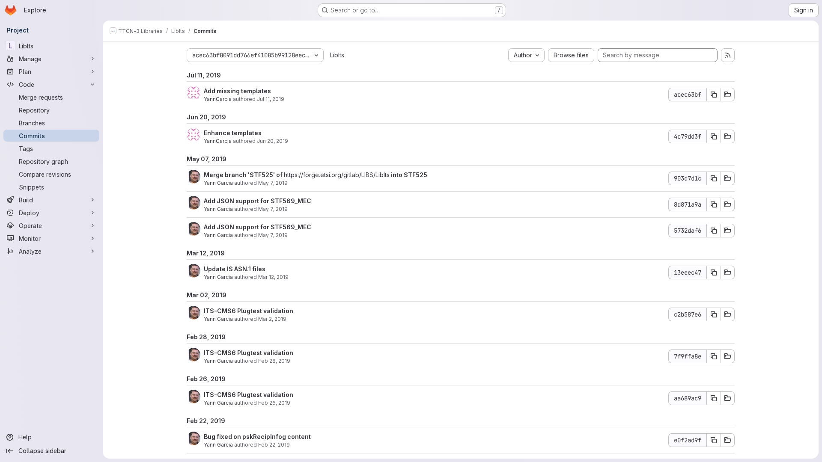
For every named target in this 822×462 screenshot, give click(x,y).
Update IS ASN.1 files (234, 268)
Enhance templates (233, 132)
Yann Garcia (218, 183)
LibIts (337, 55)
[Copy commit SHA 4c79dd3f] (714, 136)
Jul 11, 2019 (270, 99)
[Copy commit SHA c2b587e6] (714, 314)
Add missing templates (237, 91)
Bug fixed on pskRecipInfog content (257, 436)
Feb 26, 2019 (274, 403)
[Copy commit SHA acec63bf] (714, 94)
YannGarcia (218, 99)
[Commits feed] (728, 55)
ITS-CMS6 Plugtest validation (248, 310)
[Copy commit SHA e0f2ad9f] (714, 440)
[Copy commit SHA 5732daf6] (714, 230)
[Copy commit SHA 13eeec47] (714, 272)
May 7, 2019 (273, 183)
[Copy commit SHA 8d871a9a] (714, 204)
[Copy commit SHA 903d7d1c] (714, 178)
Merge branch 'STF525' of (244, 174)
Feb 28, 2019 (274, 361)
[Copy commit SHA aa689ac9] (714, 398)
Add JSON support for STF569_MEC (257, 200)
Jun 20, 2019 (272, 141)
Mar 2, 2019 (272, 319)
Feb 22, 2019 (274, 444)
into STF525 (408, 174)
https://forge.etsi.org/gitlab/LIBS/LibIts (337, 174)
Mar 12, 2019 (273, 277)
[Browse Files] (728, 94)
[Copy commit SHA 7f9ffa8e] (714, 356)
